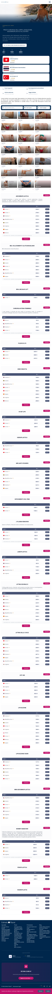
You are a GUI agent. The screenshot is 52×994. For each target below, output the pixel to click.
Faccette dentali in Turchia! (31, 930)
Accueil (4, 5)
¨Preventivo (46, 195)
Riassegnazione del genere (18, 930)
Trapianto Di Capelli (6, 929)
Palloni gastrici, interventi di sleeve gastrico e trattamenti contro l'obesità (32, 937)
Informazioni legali (17, 986)
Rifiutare (40, 991)
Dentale (3, 928)
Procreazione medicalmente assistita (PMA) (19, 942)
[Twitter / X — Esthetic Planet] (49, 986)
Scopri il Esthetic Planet (44, 930)
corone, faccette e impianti (18, 939)
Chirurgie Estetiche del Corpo (32, 927)
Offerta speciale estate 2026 (31, 932)
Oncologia (4, 940)
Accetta (48, 991)
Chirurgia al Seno (18, 934)
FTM (15, 945)
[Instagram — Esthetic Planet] (47, 986)
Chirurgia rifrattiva (18, 937)
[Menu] (49, 2)
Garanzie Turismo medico (44, 932)
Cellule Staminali (5, 938)
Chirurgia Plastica (5, 926)
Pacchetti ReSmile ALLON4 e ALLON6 (30, 941)
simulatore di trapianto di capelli (44, 937)
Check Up (4, 939)
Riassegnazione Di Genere (5, 936)
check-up (16, 944)
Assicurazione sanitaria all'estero (44, 934)
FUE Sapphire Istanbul (31, 934)
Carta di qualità (42, 935)
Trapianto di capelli (18, 928)
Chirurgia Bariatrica (6, 930)
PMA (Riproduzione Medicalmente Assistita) (7, 932)
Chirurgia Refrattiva (6, 934)
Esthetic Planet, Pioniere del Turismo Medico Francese (44, 928)
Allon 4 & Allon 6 (17, 947)
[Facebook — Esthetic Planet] (44, 986)
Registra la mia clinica (25, 978)
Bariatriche (16, 932)
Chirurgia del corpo (18, 933)
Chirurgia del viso (18, 926)
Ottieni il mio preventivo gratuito (15, 45)
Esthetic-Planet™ (8, 986)
